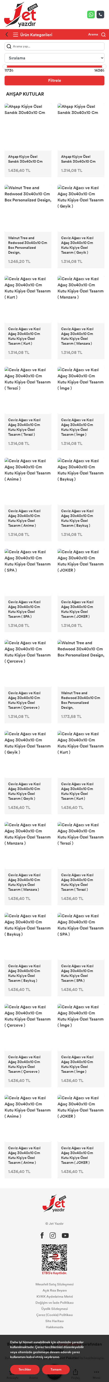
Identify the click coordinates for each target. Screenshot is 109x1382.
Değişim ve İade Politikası (54, 1302)
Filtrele (54, 80)
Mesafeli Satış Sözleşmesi (54, 1284)
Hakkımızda (54, 1327)
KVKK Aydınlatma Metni (55, 1296)
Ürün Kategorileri (35, 35)
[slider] (5, 66)
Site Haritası (54, 1321)
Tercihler (25, 1369)
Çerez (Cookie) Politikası (54, 1315)
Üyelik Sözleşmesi (54, 1309)
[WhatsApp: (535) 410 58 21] (92, 14)
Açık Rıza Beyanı (55, 1290)
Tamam (55, 1369)
